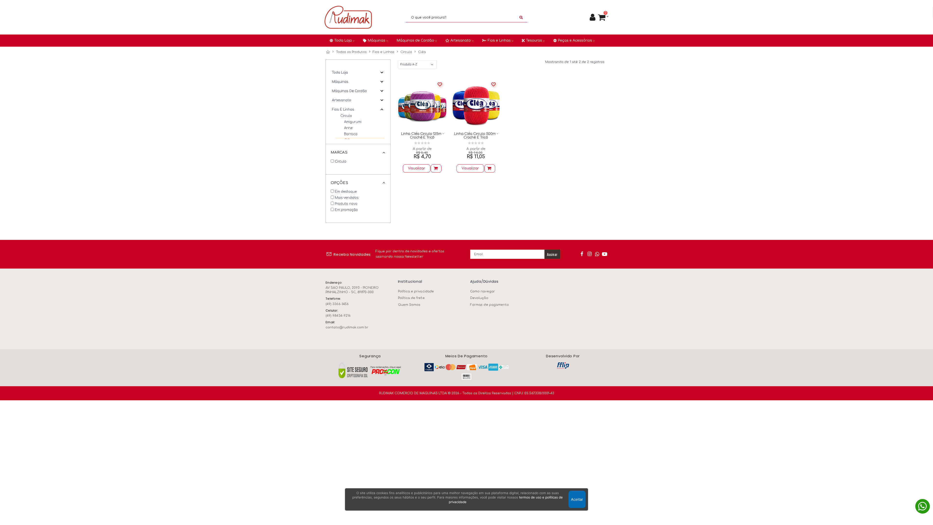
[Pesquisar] (521, 17)
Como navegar (482, 291)
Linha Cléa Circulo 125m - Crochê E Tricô (422, 135)
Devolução (479, 298)
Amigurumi (353, 122)
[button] (603, 17)
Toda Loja (340, 72)
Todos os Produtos (351, 52)
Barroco (350, 134)
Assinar (552, 254)
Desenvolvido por (563, 356)
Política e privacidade (416, 291)
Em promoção (346, 210)
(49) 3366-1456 (337, 304)
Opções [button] (339, 183)
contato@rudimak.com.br (347, 327)
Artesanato (341, 100)
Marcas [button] (339, 152)
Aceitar (577, 499)
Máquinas (340, 82)
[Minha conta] (592, 17)
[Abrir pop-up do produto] (436, 168)
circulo (340, 161)
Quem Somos (409, 304)
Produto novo (346, 204)
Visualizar (416, 168)
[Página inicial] (328, 52)
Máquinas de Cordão (349, 91)
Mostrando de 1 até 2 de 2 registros (575, 62)
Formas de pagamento (489, 304)
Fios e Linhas (383, 52)
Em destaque (346, 191)
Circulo (406, 52)
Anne (348, 128)
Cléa (422, 52)
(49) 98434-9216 (338, 315)
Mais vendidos (346, 198)
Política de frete (411, 298)
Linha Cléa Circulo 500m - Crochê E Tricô (476, 135)
